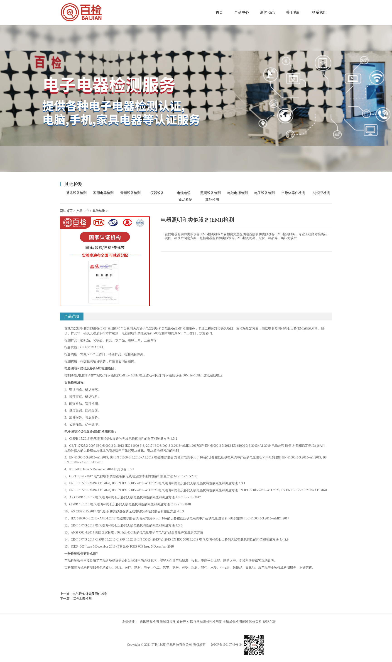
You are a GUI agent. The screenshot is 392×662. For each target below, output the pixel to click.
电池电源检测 (237, 193)
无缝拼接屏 (168, 621)
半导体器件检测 (293, 193)
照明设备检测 (210, 193)
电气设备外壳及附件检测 (90, 594)
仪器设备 (157, 193)
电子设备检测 (264, 193)
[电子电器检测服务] (81, 12)
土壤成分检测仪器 (235, 621)
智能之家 (269, 621)
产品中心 (241, 12)
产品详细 (71, 316)
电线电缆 (184, 193)
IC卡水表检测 (82, 598)
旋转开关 (182, 621)
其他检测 (212, 199)
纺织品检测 (321, 193)
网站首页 (66, 211)
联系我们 (319, 12)
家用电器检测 (103, 193)
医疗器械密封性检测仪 (206, 621)
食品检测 (185, 199)
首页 (219, 12)
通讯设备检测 (76, 193)
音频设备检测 (130, 193)
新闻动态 (267, 12)
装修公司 (255, 621)
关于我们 (293, 12)
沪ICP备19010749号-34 (227, 644)
